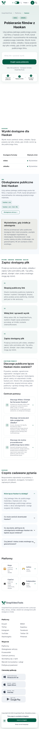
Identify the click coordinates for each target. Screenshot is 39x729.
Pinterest (23, 637)
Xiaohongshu (6, 637)
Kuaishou (23, 627)
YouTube (5, 633)
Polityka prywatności (10, 665)
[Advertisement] (19, 103)
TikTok (4, 627)
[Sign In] (32, 3)
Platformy (18, 13)
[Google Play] (14, 699)
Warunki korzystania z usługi (12, 662)
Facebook (24, 630)
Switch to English (22, 720)
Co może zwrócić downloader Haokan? (15, 518)
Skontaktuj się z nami (10, 659)
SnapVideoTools (7, 13)
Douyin (4, 624)
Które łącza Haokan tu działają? (16, 494)
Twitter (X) (24, 633)
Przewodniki (6, 652)
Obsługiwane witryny (10, 212)
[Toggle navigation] (35, 2)
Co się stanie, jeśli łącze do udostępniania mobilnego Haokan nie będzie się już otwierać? (18, 530)
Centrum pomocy (8, 656)
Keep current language (21, 724)
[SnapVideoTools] (4, 2)
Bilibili (22, 624)
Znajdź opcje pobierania (19, 62)
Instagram (5, 630)
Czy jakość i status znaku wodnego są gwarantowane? (18, 542)
